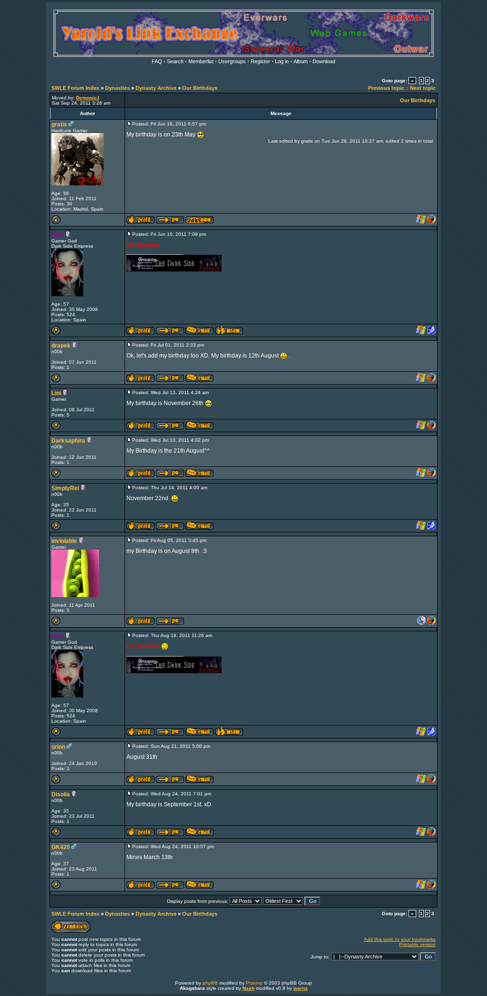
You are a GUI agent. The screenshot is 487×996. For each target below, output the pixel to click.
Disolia (60, 794)
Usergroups (232, 61)
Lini (56, 393)
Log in (282, 61)
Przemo (254, 983)
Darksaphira (68, 440)
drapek (60, 345)
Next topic (423, 88)
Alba (57, 235)
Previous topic (386, 88)
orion (58, 747)
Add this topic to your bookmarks (400, 939)
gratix (59, 124)
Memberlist (201, 61)
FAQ (157, 61)
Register (260, 61)
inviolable (64, 541)
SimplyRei (65, 488)
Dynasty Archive (156, 88)
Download (323, 61)
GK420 (60, 847)
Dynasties (117, 88)
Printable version (417, 944)
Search (175, 61)
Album (300, 61)
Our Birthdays (199, 88)
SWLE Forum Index (75, 88)
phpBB (210, 983)
